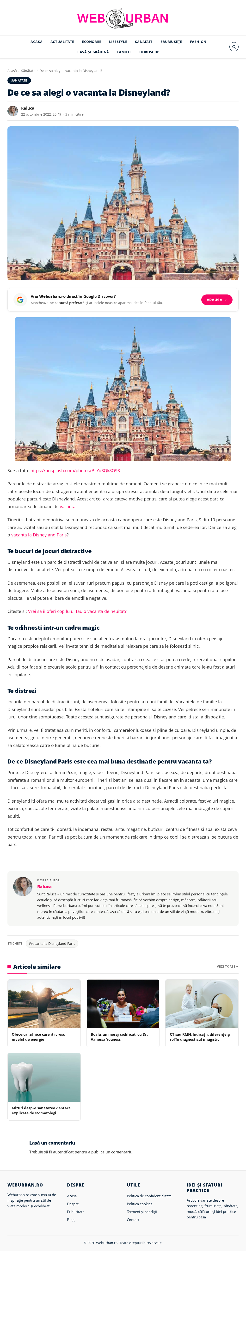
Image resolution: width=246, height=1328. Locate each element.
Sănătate (144, 41)
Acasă (12, 70)
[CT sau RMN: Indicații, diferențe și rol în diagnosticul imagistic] (202, 1004)
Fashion (198, 41)
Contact (133, 1219)
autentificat (63, 1152)
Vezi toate (226, 966)
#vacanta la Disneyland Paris (52, 943)
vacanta (67, 506)
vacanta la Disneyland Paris (39, 535)
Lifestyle (118, 41)
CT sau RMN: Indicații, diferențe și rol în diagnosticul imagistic (200, 1037)
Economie (91, 41)
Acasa (37, 41)
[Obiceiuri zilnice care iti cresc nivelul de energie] (44, 1004)
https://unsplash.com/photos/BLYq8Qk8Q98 (75, 470)
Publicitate (75, 1211)
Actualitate (62, 41)
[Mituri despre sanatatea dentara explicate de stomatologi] (44, 1077)
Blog (70, 1219)
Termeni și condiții (142, 1211)
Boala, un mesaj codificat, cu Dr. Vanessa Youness (119, 1037)
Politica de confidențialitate (149, 1195)
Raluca (27, 108)
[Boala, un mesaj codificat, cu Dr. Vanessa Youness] (123, 1004)
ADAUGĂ (217, 299)
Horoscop (149, 52)
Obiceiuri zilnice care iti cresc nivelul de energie (38, 1037)
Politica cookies (139, 1203)
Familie (124, 52)
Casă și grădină (93, 52)
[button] (234, 46)
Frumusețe (171, 41)
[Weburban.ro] (123, 18)
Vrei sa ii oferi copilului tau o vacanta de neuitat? (77, 611)
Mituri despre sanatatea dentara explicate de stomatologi (41, 1110)
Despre (73, 1203)
